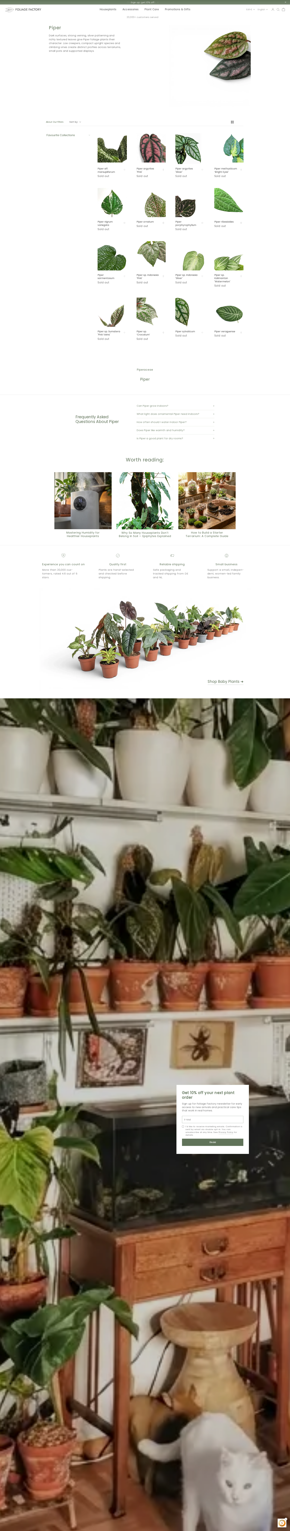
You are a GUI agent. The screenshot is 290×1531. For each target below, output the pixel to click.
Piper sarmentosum (106, 276)
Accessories (130, 9)
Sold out (124, 169)
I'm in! (213, 1142)
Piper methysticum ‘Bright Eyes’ (225, 170)
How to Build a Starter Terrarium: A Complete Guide (207, 534)
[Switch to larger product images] (232, 122)
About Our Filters (54, 121)
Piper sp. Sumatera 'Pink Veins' (109, 333)
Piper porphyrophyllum (185, 223)
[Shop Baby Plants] (128, 639)
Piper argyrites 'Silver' (184, 170)
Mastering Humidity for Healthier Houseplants (83, 534)
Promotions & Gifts (177, 9)
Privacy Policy (226, 1132)
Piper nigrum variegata (105, 223)
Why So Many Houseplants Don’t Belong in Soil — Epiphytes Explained (145, 534)
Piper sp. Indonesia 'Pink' (148, 276)
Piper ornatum (145, 221)
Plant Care (152, 9)
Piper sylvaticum (185, 331)
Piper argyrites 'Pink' (145, 170)
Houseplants (108, 9)
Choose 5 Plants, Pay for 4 (143, 2)
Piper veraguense (224, 331)
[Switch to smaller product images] (240, 122)
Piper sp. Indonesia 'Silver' (186, 276)
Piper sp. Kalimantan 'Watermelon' (222, 278)
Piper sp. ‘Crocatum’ (143, 333)
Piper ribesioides (224, 221)
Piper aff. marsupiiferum (106, 170)
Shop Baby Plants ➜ (225, 681)
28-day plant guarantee (142, 17)
